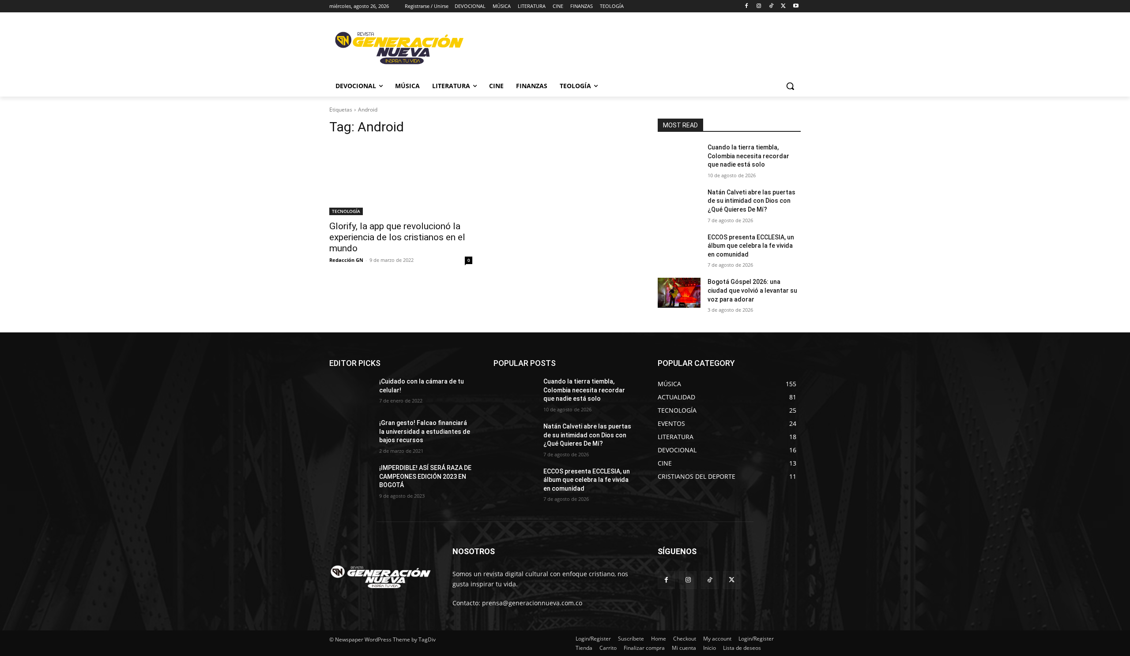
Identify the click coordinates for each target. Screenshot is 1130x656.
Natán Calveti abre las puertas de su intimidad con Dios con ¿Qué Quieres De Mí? (751, 201)
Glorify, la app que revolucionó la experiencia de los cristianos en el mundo (397, 237)
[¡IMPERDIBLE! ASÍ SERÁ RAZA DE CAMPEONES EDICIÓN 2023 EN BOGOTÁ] (350, 479)
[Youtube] (796, 6)
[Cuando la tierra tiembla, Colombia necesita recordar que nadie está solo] (679, 158)
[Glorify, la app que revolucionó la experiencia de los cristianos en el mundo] (400, 179)
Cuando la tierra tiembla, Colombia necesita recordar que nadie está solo (748, 156)
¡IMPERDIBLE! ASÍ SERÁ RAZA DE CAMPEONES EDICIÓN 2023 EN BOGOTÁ (425, 476)
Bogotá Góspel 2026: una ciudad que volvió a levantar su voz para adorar (752, 290)
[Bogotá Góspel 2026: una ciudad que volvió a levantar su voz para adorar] (679, 293)
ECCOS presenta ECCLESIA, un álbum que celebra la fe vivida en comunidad (751, 246)
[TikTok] (771, 6)
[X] (783, 6)
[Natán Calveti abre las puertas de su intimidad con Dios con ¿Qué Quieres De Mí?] (679, 203)
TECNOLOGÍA (346, 211)
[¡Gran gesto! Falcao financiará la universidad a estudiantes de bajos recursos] (350, 434)
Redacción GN (346, 260)
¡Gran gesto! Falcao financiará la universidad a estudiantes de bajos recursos (424, 431)
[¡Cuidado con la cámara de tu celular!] (350, 392)
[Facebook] (747, 6)
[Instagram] (759, 6)
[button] (790, 86)
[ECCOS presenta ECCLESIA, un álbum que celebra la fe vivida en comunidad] (679, 248)
